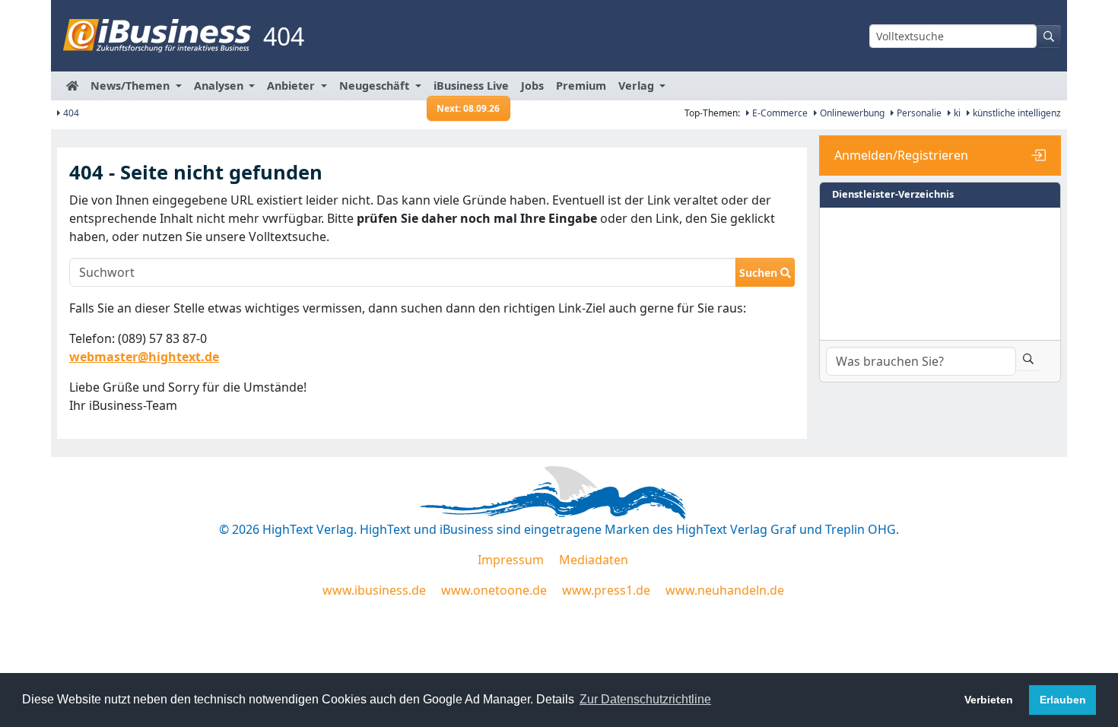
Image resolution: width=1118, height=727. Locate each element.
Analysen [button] (220, 85)
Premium (581, 85)
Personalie (918, 112)
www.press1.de (606, 590)
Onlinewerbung (851, 112)
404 (70, 112)
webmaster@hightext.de (144, 356)
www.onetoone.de (494, 590)
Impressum (511, 559)
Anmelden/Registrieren (901, 155)
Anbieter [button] (292, 85)
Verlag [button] (637, 85)
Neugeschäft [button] (375, 85)
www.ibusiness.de (374, 590)
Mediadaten (593, 559)
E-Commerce (779, 112)
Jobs (532, 85)
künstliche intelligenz (1015, 112)
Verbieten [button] (988, 700)
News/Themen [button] (132, 85)
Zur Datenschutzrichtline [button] (645, 699)
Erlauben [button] (1063, 700)
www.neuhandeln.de (724, 590)
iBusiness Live (471, 89)
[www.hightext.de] (559, 490)
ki (956, 112)
